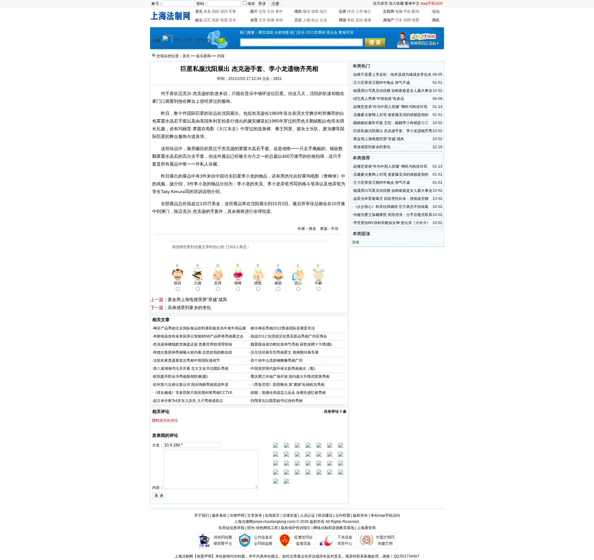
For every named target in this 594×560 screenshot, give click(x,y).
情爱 (415, 20)
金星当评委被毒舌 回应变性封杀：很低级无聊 (390, 198)
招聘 (407, 20)
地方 (323, 11)
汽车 (398, 20)
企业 (323, 20)
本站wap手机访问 (385, 515)
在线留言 (272, 515)
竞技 (359, 20)
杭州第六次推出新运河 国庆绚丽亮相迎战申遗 (190, 384)
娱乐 (199, 20)
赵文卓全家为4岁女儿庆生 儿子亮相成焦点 (188, 400)
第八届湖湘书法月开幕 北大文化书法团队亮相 (190, 368)
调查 (315, 11)
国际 (215, 11)
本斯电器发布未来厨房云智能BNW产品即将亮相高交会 (198, 336)
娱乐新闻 (203, 56)
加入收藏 (396, 3)
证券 (342, 11)
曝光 (306, 11)
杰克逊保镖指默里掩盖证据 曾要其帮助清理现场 (192, 344)
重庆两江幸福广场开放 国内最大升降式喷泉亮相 (290, 376)
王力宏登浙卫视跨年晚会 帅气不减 (381, 82)
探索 (270, 20)
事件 (279, 11)
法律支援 (289, 515)
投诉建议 (325, 515)
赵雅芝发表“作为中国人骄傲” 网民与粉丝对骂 (390, 107)
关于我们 (201, 515)
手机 (407, 11)
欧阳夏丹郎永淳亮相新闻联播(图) (180, 376)
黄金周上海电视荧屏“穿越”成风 (197, 299)
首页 (199, 11)
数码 (415, 11)
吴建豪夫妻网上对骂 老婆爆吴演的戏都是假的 (390, 115)
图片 (254, 11)
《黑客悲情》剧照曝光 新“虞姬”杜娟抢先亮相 (288, 384)
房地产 (388, 20)
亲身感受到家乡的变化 (189, 307)
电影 (215, 20)
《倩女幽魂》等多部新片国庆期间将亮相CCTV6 (192, 392)
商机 (436, 20)
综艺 (207, 20)
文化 (270, 11)
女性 (262, 11)
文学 (262, 20)
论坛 (436, 11)
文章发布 (254, 515)
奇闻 (279, 20)
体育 (254, 20)
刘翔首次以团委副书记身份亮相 (277, 400)
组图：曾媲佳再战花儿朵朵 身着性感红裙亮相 (288, 392)
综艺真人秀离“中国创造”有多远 (378, 99)
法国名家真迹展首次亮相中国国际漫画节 (186, 360)
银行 (367, 11)
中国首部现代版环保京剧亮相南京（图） (284, 368)
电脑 (398, 11)
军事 (232, 11)
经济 (351, 11)
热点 (315, 20)
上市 (359, 11)
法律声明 (237, 515)
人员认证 (307, 515)
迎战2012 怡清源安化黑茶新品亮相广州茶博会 (289, 336)
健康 (367, 20)
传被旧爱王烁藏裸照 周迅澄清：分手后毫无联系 (392, 215)
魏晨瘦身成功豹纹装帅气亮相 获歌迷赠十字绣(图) (291, 344)
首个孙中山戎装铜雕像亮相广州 (277, 360)
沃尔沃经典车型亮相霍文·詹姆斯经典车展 (285, 352)
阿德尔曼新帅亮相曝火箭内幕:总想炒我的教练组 (192, 352)
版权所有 (360, 515)
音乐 (232, 20)
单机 (351, 20)
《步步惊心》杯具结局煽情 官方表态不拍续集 (390, 207)
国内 (224, 11)
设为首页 (380, 3)
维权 (298, 11)
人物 (306, 20)
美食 (207, 11)
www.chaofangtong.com (274, 521)
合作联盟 (342, 515)
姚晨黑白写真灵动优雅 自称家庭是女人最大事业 (392, 90)
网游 (342, 20)
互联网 (388, 11)
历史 (298, 20)
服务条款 (219, 515)
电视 (224, 20)
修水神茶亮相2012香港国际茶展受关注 (283, 328)
